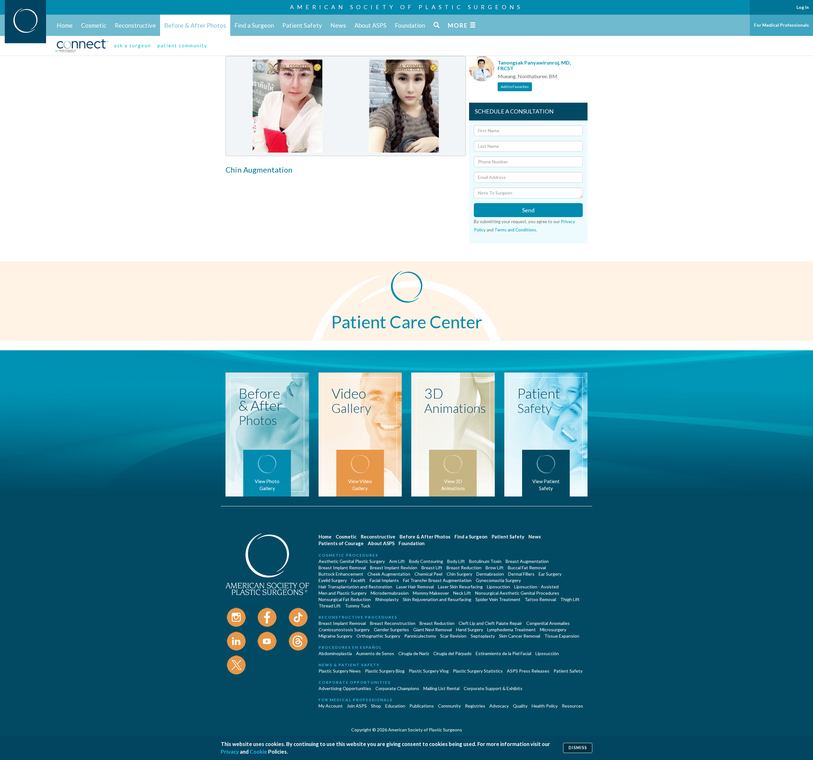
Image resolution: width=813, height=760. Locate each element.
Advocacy (499, 706)
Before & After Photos (195, 25)
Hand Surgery (469, 629)
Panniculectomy (420, 636)
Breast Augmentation (527, 561)
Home (65, 25)
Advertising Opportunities (345, 688)
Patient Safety (302, 25)
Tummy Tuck (357, 605)
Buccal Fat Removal (527, 567)
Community (449, 706)
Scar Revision (453, 636)
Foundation (410, 25)
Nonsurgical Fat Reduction (345, 599)
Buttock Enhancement (341, 574)
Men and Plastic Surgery (342, 593)
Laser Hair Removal (415, 586)
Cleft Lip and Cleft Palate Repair (490, 623)
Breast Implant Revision (393, 567)
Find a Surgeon (254, 25)
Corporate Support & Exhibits (493, 688)
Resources (572, 706)
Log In (802, 7)
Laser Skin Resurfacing (460, 586)
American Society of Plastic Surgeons (406, 6)
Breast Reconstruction (392, 623)
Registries (475, 706)
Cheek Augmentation (388, 574)
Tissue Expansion (561, 636)
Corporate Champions (397, 688)
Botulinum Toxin (485, 561)
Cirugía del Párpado (452, 653)
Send (528, 210)
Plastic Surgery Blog (385, 671)
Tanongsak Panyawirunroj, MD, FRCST (534, 65)
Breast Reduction (464, 567)
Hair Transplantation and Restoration (355, 586)
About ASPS (370, 25)
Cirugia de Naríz (413, 653)
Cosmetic (93, 25)
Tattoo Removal (540, 599)
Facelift (358, 580)
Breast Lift (431, 567)
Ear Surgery (550, 574)
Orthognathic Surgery (378, 636)
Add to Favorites (515, 86)
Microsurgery (553, 629)
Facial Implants (384, 580)
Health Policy (545, 706)
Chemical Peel (428, 574)
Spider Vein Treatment (498, 599)
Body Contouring (426, 561)
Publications (421, 706)
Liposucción (547, 653)
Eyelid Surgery (333, 580)
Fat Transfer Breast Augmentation (437, 580)
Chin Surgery (459, 574)
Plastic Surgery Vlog (429, 671)
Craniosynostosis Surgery (344, 629)
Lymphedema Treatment (511, 629)
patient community (182, 45)
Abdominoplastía (335, 653)
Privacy (230, 751)
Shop (376, 706)
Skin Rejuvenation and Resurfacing (437, 599)
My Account (331, 706)
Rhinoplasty (387, 599)
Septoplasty (483, 636)
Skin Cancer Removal (519, 636)
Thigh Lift (570, 599)
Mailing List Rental (441, 688)
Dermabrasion (490, 574)
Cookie (258, 751)
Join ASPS (357, 706)
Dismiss (577, 747)
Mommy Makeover (431, 593)
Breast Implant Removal (342, 567)
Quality (520, 706)
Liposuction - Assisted (536, 586)
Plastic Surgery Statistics (478, 671)
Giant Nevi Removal (432, 629)
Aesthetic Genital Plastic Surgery (352, 561)
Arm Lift (397, 561)
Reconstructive (135, 25)
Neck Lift (462, 593)
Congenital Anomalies (548, 623)
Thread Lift (330, 605)
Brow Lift (495, 567)
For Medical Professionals (781, 25)
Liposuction (498, 586)
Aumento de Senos (375, 653)
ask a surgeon (132, 45)
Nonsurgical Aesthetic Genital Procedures (517, 593)
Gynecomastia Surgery (498, 580)
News (338, 25)
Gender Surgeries (391, 629)
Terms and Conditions (515, 229)
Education (395, 706)
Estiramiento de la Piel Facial (503, 653)
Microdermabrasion (390, 593)
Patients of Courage (341, 543)
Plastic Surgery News (340, 671)
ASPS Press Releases (528, 671)
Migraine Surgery (335, 636)
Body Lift (456, 561)
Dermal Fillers (521, 574)
